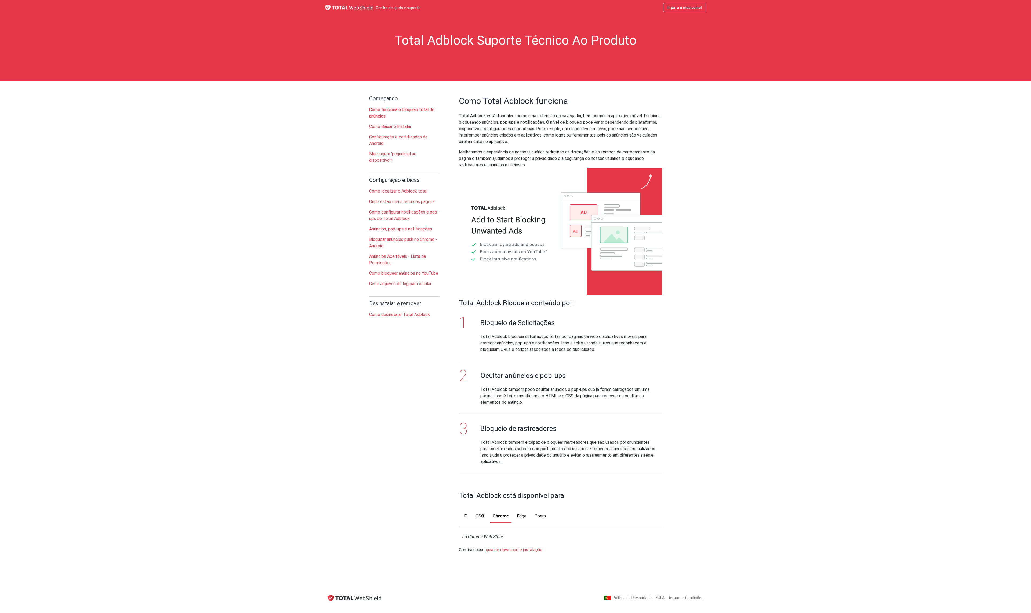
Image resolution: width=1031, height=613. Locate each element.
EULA (660, 598)
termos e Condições (686, 598)
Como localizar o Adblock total (398, 191)
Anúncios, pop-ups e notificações (400, 229)
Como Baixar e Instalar (390, 126)
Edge (522, 516)
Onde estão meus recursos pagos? (402, 201)
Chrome (501, 516)
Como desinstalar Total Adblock (399, 314)
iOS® (480, 516)
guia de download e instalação (514, 549)
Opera (540, 516)
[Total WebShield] (354, 597)
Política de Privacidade (632, 598)
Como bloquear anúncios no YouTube (403, 273)
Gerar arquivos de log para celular (400, 283)
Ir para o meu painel (684, 7)
